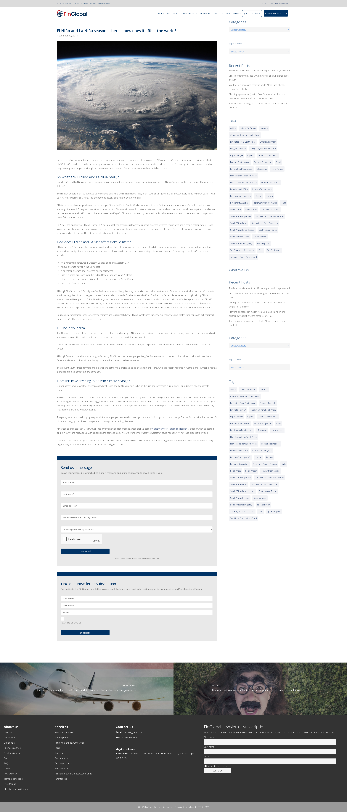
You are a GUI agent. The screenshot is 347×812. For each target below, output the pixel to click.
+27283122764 (267, 3)
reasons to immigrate (262, 189)
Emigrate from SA (238, 148)
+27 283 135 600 (129, 737)
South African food (238, 223)
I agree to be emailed (71, 622)
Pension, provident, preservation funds (73, 773)
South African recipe (268, 230)
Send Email (85, 551)
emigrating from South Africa (263, 148)
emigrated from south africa (242, 142)
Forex (57, 747)
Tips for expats (273, 250)
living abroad (277, 169)
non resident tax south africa (243, 175)
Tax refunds (60, 753)
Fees (6, 758)
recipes (269, 196)
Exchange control (63, 763)
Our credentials (11, 737)
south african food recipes (242, 230)
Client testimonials (12, 753)
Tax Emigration (62, 737)
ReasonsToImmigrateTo (240, 196)
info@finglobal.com (281, 3)
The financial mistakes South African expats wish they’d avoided (259, 70)
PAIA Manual (10, 783)
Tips (260, 250)
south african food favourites (265, 223)
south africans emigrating (241, 243)
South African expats (270, 209)
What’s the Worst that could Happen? (169, 428)
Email (206, 756)
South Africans (260, 236)
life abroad (262, 169)
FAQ (6, 763)
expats (250, 155)
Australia (264, 128)
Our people (9, 742)
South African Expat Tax (240, 216)
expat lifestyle (236, 155)
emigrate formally (268, 142)
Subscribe (85, 632)
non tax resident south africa (243, 182)
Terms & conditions (13, 778)
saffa (284, 203)
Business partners (12, 747)
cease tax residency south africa (244, 135)
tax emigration (263, 243)
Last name (209, 746)
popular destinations (270, 182)
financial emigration (262, 162)
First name (209, 737)
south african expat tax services (270, 216)
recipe (258, 196)
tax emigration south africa (242, 250)
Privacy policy (10, 773)
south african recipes (239, 236)
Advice (233, 128)
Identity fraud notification (16, 789)
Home (59, 3)
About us (8, 732)
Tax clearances (62, 758)
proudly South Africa (239, 189)
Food (278, 162)
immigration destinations (241, 169)
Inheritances (61, 778)
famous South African (239, 162)
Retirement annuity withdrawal (69, 742)
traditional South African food (243, 257)
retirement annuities (239, 203)
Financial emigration (64, 732)
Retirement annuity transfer (265, 203)
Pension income (62, 768)
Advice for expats (248, 128)
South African (251, 209)
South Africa (235, 209)
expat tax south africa (267, 155)
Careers (8, 768)
